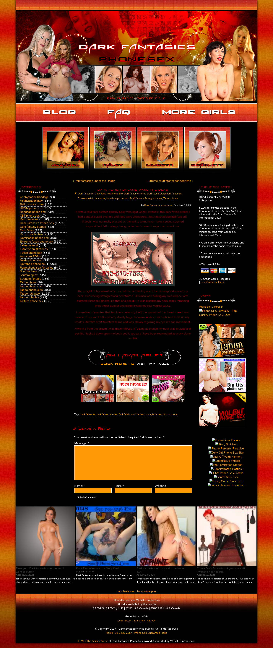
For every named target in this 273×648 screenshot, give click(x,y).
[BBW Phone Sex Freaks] (222, 391)
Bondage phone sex (33, 212)
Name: (79, 486)
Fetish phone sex (31, 253)
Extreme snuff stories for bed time (169, 181)
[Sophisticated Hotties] (222, 356)
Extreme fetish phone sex (36, 242)
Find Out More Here (212, 282)
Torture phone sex (31, 301)
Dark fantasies (29, 219)
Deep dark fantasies (33, 234)
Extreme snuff (29, 245)
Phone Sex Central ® (211, 306)
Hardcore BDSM (30, 256)
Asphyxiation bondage (34, 197)
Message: (81, 443)
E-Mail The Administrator (93, 641)
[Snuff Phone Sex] (222, 426)
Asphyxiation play (31, 201)
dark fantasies (88, 414)
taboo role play (147, 591)
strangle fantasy (153, 414)
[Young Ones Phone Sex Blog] (168, 402)
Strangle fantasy (30, 279)
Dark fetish (27, 230)
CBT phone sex (30, 216)
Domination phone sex (34, 238)
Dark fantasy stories (33, 227)
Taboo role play (30, 294)
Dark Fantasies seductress (158, 205)
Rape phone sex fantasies (36, 268)
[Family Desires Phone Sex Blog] (133, 402)
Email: (119, 486)
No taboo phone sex (33, 264)
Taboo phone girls (31, 290)
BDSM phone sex (31, 208)
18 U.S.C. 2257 (123, 633)
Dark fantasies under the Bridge (94, 181)
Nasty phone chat (31, 260)
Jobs (164, 633)
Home (109, 633)
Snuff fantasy (28, 271)
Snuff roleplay (29, 275)
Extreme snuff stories (34, 249)
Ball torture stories (32, 204)
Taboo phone (28, 282)
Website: (161, 486)
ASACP (151, 620)
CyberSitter (124, 620)
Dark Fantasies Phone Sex (37, 223)
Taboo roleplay (29, 297)
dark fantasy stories (107, 414)
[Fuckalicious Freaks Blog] (97, 402)
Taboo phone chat (31, 286)
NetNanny (139, 620)
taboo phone (170, 414)
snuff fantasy (137, 414)
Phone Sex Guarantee (147, 633)
